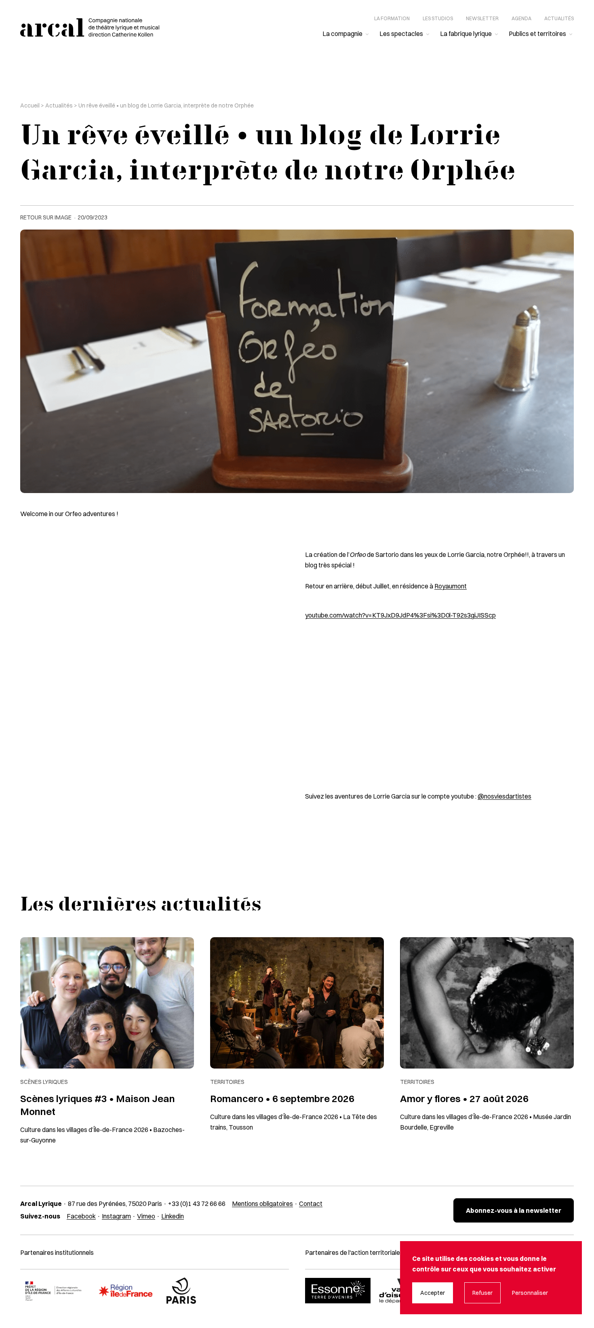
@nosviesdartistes (504, 796)
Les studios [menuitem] (438, 18)
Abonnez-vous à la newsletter (513, 1210)
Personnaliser (530, 1292)
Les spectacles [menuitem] (401, 34)
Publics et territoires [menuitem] (537, 34)
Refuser (482, 1292)
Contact (310, 1203)
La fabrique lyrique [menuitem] (466, 34)
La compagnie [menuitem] (342, 34)
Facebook (81, 1216)
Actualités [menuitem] (559, 18)
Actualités (59, 105)
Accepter (432, 1292)
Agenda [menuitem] (521, 18)
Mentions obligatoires (262, 1203)
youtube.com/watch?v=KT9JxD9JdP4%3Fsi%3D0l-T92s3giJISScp (400, 615)
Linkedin (172, 1216)
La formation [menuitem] (392, 18)
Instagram (116, 1216)
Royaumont (450, 586)
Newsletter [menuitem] (482, 18)
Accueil (30, 105)
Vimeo (146, 1216)
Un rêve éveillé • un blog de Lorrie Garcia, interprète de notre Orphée (166, 105)
